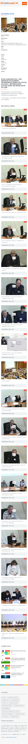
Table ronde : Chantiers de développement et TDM (13, 634)
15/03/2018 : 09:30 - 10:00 (8, 133)
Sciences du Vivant (20, 714)
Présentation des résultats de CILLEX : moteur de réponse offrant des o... (14, 465)
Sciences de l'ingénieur (7, 714)
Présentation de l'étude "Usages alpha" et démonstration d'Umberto (12, 578)
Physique (4, 703)
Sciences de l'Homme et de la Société (10, 711)
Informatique (5, 700)
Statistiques (5, 716)
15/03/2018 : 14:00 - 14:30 (8, 301)
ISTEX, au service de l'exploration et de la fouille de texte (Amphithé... (13, 409)
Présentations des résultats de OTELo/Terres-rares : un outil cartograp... (13, 522)
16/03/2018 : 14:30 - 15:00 (8, 582)
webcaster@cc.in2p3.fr (11, 737)
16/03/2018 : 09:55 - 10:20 (8, 413)
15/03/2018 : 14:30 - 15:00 (8, 329)
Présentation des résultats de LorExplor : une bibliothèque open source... (13, 550)
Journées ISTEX (7, 14)
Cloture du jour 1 (6, 381)
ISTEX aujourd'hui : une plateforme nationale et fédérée (13, 269)
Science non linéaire (7, 705)
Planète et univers (13, 703)
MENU (24, 3)
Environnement (5, 708)
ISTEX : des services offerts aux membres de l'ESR (14, 212)
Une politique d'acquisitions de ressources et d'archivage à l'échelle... (13, 157)
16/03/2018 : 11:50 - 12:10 (8, 525)
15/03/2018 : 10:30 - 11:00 (8, 189)
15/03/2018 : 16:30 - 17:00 (8, 385)
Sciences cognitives (19, 705)
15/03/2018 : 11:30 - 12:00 (8, 245)
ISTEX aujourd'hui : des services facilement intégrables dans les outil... (12, 297)
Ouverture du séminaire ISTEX (9, 128)
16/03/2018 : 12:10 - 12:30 (8, 554)
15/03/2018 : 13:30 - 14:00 (8, 273)
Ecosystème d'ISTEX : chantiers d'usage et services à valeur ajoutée (14, 437)
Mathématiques (15, 700)
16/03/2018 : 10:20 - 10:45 (8, 441)
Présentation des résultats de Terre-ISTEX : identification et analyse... (12, 493)
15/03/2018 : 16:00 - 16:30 (8, 357)
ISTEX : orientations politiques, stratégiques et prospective (13, 241)
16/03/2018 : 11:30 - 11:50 (8, 497)
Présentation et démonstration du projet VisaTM (13, 605)
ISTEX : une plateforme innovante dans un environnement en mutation (12, 185)
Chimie (3, 697)
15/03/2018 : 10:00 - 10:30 (8, 161)
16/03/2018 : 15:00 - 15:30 (8, 610)
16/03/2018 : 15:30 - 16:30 (8, 638)
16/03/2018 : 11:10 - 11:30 (8, 469)
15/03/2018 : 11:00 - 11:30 (8, 217)
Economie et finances (13, 697)
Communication (15, 716)
